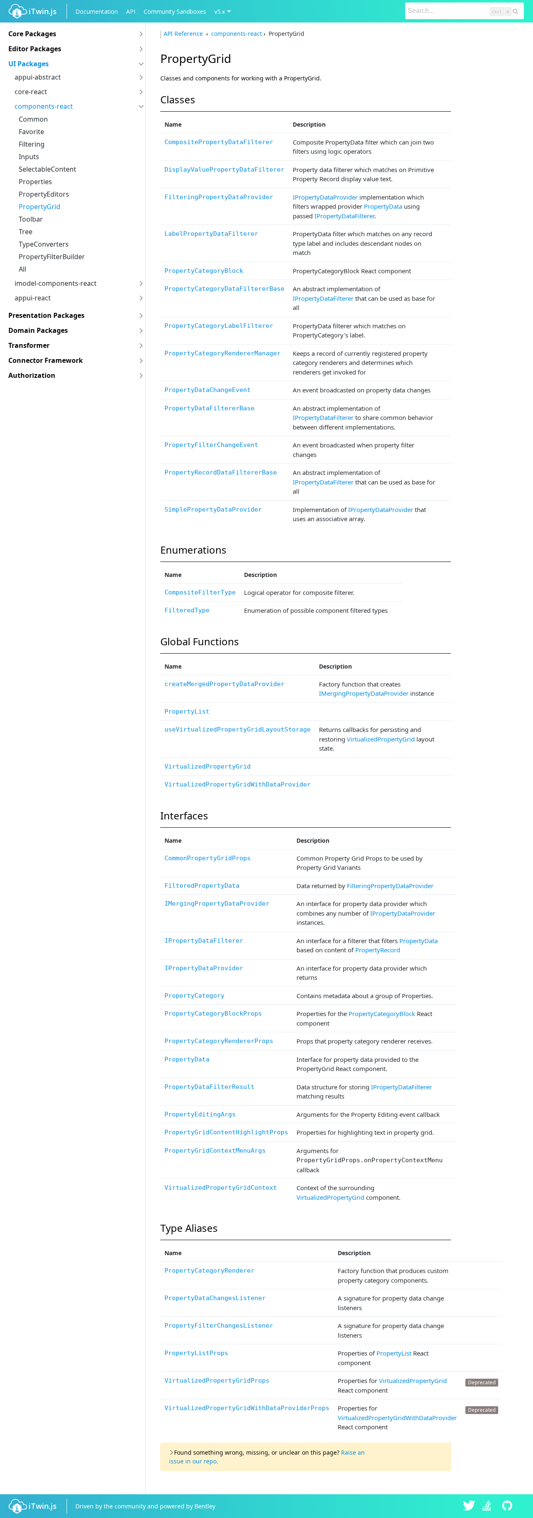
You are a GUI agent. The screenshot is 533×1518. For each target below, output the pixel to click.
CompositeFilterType (200, 592)
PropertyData (383, 206)
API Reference (184, 33)
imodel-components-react (56, 283)
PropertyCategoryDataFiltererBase (224, 288)
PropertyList (186, 711)
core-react (31, 91)
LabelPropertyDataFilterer (211, 233)
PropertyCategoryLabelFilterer (218, 326)
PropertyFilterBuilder (52, 256)
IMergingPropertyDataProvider (363, 693)
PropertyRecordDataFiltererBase (220, 472)
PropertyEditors (44, 194)
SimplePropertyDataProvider (213, 509)
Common (33, 119)
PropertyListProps (196, 1353)
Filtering (32, 144)
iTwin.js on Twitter (469, 1506)
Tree (25, 231)
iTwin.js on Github (508, 1506)
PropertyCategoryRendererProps (218, 1041)
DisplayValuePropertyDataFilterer (224, 169)
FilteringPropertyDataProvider (218, 197)
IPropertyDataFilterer (344, 216)
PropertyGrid (39, 206)
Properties (35, 181)
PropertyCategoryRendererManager (222, 353)
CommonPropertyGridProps (207, 858)
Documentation (96, 11)
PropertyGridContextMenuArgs (215, 1150)
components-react (44, 106)
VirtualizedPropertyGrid (381, 739)
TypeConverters (44, 244)
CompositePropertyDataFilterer (218, 142)
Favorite (31, 131)
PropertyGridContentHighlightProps (226, 1132)
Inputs (29, 156)
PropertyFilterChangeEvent (211, 445)
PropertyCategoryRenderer (209, 1270)
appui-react (33, 297)
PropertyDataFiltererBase (209, 408)
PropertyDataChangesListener (215, 1298)
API (130, 11)
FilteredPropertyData (201, 885)
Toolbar (31, 219)
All (22, 269)
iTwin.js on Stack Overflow (489, 1506)
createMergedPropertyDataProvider (224, 684)
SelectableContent (47, 169)
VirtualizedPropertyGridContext (220, 1187)
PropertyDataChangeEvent (207, 390)
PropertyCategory (194, 995)
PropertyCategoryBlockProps (213, 1013)
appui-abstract (38, 77)
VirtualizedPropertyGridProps (216, 1380)
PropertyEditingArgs (200, 1114)
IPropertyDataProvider (325, 197)
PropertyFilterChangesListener (218, 1325)
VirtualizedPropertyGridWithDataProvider (237, 784)
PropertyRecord (377, 950)
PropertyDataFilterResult (209, 1087)
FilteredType (186, 610)
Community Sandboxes (175, 11)
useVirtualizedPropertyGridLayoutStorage (237, 729)
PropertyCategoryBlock (203, 271)
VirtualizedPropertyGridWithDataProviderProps (246, 1408)
